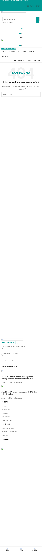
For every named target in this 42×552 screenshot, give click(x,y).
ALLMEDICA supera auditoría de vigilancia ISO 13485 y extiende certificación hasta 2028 (18, 378)
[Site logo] (13, 13)
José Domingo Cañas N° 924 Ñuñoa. (14, 346)
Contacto (4, 435)
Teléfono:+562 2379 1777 (11, 353)
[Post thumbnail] (5, 372)
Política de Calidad (7, 428)
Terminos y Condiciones (9, 431)
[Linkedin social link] (23, 2)
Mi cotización (5, 409)
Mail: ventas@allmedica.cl (10, 361)
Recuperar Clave (6, 420)
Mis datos (4, 413)
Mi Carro (4, 406)
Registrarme (5, 416)
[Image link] (12, 340)
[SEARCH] (37, 20)
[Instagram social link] (21, 2)
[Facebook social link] (18, 2)
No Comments (17, 383)
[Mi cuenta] (21, 26)
